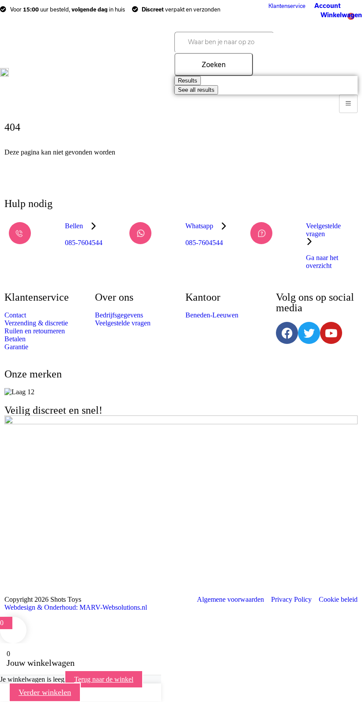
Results (187, 80)
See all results (196, 90)
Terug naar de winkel (103, 679)
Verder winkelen (45, 692)
